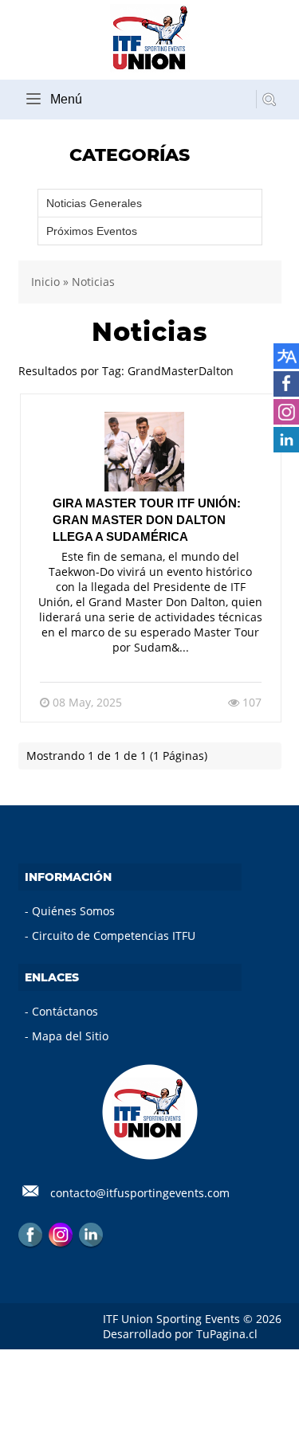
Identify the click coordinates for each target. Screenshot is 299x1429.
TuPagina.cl (227, 1333)
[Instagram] (61, 1235)
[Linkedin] (91, 1235)
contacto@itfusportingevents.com (140, 1192)
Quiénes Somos (73, 910)
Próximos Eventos (91, 231)
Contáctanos (65, 1011)
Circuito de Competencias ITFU (113, 935)
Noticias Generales (94, 203)
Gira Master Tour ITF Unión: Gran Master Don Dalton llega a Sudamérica (147, 519)
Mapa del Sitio (70, 1035)
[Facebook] (30, 1235)
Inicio (45, 281)
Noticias (93, 281)
